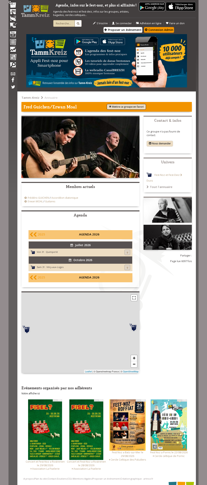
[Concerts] (12, 12)
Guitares (50, 201)
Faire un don (177, 23)
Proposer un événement (106, 478)
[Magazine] (12, 57)
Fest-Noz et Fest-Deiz (167, 175)
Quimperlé (52, 251)
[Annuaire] (12, 43)
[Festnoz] (12, 4)
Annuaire (51, 98)
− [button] (134, 364)
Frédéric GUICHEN (38, 197)
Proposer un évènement (124, 30)
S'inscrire (102, 23)
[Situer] (127, 252)
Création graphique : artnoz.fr (136, 478)
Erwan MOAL (35, 201)
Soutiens (62, 478)
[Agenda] (12, 35)
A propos (28, 478)
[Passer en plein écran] (134, 298)
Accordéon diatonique (64, 197)
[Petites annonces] (12, 65)
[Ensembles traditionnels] (12, 24)
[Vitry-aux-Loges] (134, 327)
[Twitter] (12, 89)
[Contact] (12, 75)
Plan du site (40, 478)
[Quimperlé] (27, 329)
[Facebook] (12, 81)
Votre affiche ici (30, 393)
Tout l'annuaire (161, 187)
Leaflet (88, 371)
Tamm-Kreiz (30, 98)
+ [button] (134, 358)
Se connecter (124, 23)
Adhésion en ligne (151, 23)
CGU (70, 478)
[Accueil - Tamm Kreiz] (35, 10)
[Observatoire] (12, 50)
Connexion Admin (160, 30)
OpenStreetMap (130, 371)
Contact (52, 478)
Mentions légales (82, 478)
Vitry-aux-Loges (54, 267)
